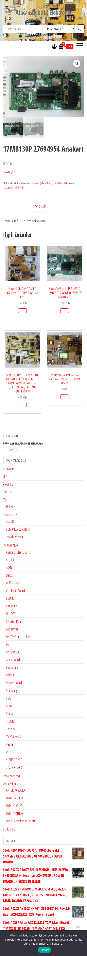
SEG (8, 698)
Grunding (11, 605)
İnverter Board (14, 621)
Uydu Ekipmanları (13, 783)
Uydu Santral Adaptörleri (20, 820)
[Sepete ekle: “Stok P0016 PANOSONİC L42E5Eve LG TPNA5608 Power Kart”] (22, 310)
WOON (10, 752)
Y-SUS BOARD (14, 759)
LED (5, 476)
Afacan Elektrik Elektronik (43, 12)
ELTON (10, 598)
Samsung (11, 690)
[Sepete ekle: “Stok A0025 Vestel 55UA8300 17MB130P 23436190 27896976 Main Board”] (64, 310)
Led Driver (12, 629)
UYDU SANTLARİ (15, 813)
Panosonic (12, 667)
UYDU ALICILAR (14, 805)
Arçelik (10, 559)
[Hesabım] (54, 46)
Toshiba (11, 729)
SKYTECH (8, 491)
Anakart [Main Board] (43, 183)
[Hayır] (82, 943)
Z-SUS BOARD (14, 767)
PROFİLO (8, 484)
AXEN (9, 567)
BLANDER (8, 469)
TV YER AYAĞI (13, 736)
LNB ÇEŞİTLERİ (14, 797)
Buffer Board (13, 582)
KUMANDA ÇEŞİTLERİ (18, 529)
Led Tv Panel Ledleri (18, 636)
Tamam (44, 950)
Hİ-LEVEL (11, 613)
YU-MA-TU (9, 829)
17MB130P (8, 188)
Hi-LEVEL (11, 506)
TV (4, 499)
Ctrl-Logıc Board (15, 590)
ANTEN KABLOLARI (16, 790)
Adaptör (11, 521)
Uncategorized (11, 776)
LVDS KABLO (13, 652)
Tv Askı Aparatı (14, 536)
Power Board (14, 682)
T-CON (10, 721)
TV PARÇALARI (60, 183)
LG (7, 644)
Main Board (13, 659)
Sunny (9, 713)
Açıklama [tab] (40, 206)
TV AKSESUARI (11, 514)
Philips (10, 675)
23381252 (19, 188)
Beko (9, 575)
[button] (76, 63)
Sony (9, 705)
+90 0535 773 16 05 (14, 449)
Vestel (10, 744)
